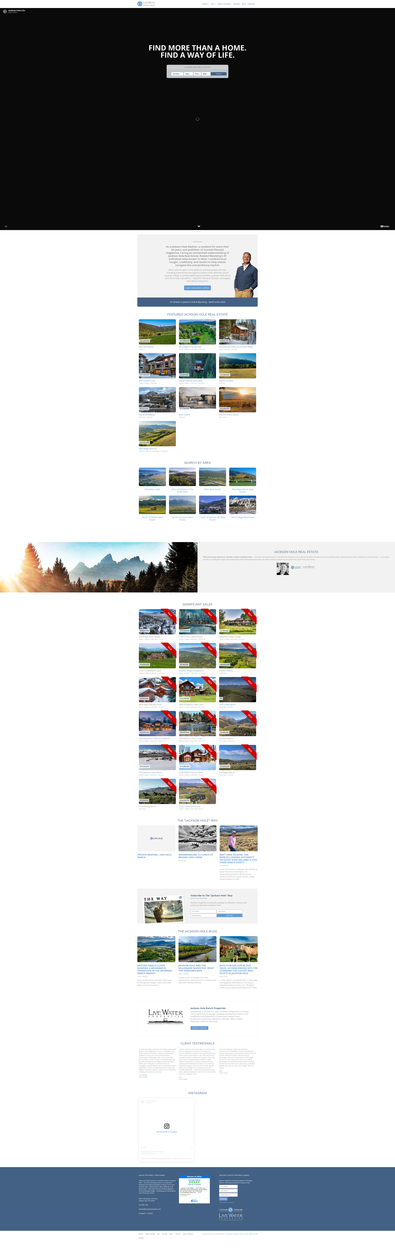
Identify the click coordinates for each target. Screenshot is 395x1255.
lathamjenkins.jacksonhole (162, 1158)
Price (197, 74)
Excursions (182, 860)
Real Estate (223, 976)
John (220, 1071)
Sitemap (141, 1238)
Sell (213, 4)
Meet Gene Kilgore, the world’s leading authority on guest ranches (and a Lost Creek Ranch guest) (238, 858)
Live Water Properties (232, 1234)
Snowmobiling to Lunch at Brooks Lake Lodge (195, 856)
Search (205, 4)
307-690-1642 (143, 1205)
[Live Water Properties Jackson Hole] (237, 1212)
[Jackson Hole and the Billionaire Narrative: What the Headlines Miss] (197, 949)
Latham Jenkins (147, 1158)
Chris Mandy (143, 1075)
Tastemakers (224, 866)
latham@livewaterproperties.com (150, 1209)
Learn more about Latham (197, 288)
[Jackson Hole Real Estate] (147, 4)
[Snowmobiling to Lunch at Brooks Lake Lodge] (197, 838)
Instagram (142, 1213)
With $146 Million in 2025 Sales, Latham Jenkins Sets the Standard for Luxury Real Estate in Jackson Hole (239, 969)
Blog (244, 4)
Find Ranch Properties (199, 1028)
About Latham (224, 4)
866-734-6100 (254, 1234)
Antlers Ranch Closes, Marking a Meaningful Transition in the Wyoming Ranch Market (154, 969)
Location (176, 74)
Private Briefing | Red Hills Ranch (154, 856)
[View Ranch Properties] (162, 1009)
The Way (236, 4)
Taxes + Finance (142, 976)
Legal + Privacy (188, 1234)
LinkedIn (150, 1213)
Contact (251, 4)
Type (187, 74)
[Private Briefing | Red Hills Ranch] (156, 838)
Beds (205, 74)
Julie (180, 1077)
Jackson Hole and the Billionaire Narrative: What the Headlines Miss (196, 968)
